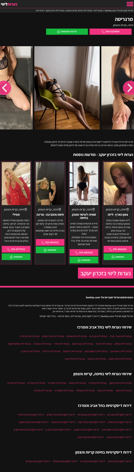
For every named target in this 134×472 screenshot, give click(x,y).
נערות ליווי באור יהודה (121, 336)
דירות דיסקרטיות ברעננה (119, 437)
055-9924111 (52, 242)
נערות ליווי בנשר (123, 390)
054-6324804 (112, 31)
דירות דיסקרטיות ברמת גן (58, 429)
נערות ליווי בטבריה (57, 383)
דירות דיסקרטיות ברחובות (87, 429)
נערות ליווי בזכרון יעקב (105, 273)
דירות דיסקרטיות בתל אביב (90, 437)
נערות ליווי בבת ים (98, 336)
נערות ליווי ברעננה (97, 358)
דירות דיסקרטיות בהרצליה (31, 414)
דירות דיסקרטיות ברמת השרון (28, 429)
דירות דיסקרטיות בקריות (38, 461)
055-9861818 (119, 249)
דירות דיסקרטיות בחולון (120, 422)
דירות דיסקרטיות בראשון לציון (117, 429)
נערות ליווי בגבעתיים (77, 336)
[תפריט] (130, 4)
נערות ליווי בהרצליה (30, 336)
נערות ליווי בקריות (43, 390)
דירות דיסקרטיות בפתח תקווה (34, 422)
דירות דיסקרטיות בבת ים (119, 414)
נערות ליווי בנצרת (16, 383)
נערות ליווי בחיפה (77, 383)
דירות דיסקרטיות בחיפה (120, 461)
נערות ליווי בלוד (62, 343)
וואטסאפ (119, 256)
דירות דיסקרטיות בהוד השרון (61, 414)
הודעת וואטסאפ (69, 31)
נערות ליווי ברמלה (51, 351)
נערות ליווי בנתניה (42, 343)
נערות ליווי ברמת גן (30, 351)
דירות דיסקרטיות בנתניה (63, 422)
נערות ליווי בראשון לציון (96, 351)
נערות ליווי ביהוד (104, 343)
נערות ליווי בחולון (123, 343)
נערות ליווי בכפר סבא (82, 343)
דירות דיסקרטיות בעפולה (65, 461)
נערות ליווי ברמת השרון (120, 358)
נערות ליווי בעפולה (85, 390)
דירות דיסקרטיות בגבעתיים (91, 414)
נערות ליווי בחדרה (98, 383)
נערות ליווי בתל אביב (75, 358)
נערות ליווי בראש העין (121, 351)
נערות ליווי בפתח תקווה (19, 343)
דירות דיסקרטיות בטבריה (92, 461)
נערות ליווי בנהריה (36, 383)
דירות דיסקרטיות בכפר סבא (92, 422)
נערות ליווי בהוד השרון (53, 336)
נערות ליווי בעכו (105, 390)
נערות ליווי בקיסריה (64, 390)
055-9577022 (18, 249)
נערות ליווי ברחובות (72, 351)
